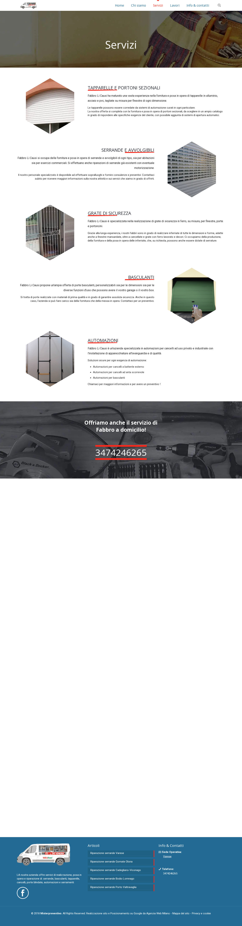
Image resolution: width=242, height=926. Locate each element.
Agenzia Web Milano (158, 913)
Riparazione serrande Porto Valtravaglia (113, 887)
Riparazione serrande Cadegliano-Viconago (115, 870)
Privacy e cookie (201, 913)
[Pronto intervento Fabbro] (28, 5)
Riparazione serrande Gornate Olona (111, 861)
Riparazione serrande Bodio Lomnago (112, 878)
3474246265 (170, 873)
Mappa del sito (180, 913)
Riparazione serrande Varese (107, 853)
